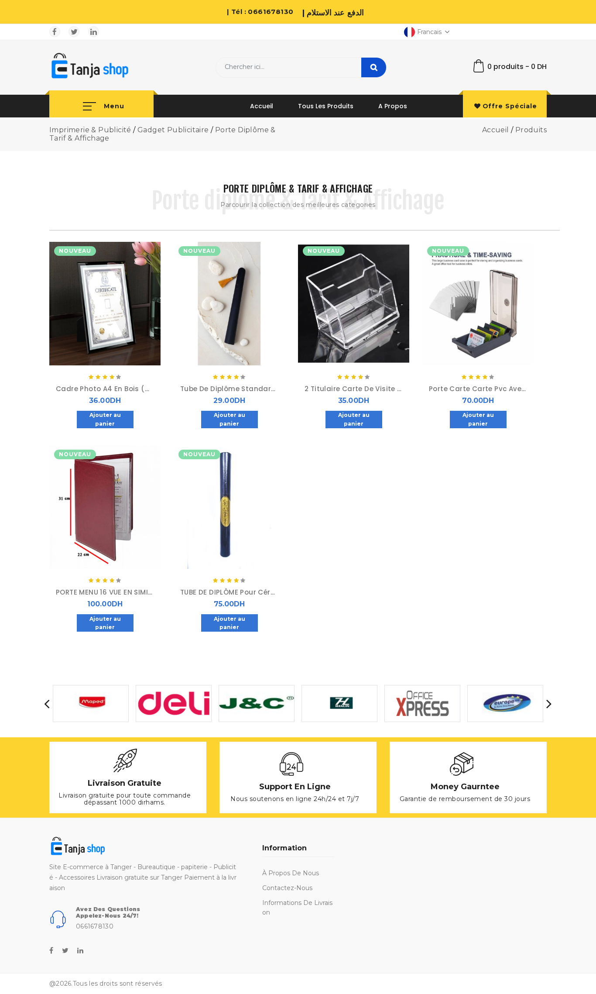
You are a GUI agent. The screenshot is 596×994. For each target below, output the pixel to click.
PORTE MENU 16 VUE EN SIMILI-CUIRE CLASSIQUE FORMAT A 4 (105, 592)
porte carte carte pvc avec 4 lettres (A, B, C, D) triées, (478, 389)
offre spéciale (510, 106)
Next (549, 703)
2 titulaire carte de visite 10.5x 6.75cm (354, 389)
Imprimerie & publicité (90, 130)
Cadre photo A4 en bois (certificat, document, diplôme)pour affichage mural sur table (105, 389)
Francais (429, 32)
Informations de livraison (297, 907)
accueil (261, 106)
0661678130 (94, 926)
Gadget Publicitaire (173, 130)
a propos (392, 106)
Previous (47, 703)
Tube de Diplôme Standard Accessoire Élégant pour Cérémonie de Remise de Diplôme (229, 389)
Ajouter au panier (105, 419)
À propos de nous (290, 873)
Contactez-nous (287, 888)
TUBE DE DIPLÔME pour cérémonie (229, 592)
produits (531, 130)
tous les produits (325, 106)
